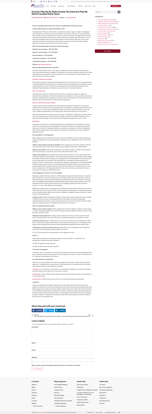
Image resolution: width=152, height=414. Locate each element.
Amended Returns (103, 25)
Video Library (87, 6)
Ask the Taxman (103, 33)
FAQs (94, 6)
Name (34, 343)
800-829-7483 (87, 1)
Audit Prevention (103, 37)
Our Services (61, 6)
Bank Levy (101, 38)
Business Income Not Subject (106, 44)
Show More (107, 51)
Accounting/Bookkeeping (105, 19)
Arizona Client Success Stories (107, 29)
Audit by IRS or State (104, 35)
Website (34, 357)
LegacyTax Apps (71, 6)
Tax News (80, 6)
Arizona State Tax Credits (105, 31)
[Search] (119, 12)
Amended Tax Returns (104, 27)
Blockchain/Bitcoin (103, 42)
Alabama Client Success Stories (107, 21)
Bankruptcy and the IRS (105, 40)
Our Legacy (53, 6)
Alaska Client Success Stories (107, 23)
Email (34, 350)
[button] (37, 310)
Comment (35, 327)
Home (47, 6)
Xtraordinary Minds (42, 412)
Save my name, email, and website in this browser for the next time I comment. (56, 365)
